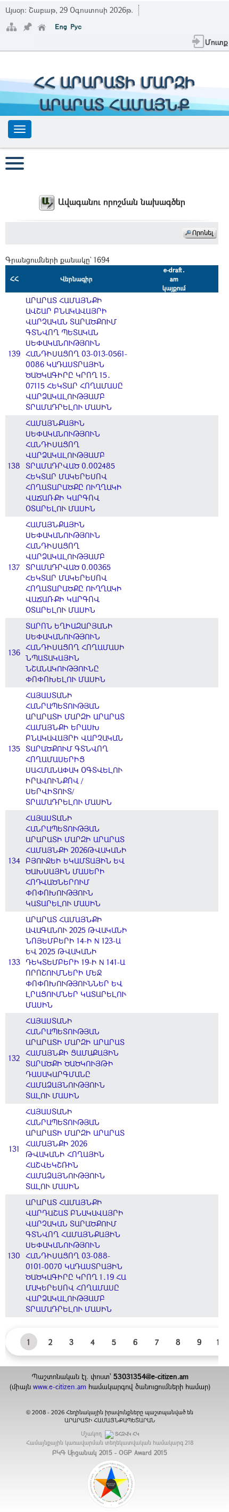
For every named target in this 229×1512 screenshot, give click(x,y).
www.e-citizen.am (59, 1386)
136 (14, 652)
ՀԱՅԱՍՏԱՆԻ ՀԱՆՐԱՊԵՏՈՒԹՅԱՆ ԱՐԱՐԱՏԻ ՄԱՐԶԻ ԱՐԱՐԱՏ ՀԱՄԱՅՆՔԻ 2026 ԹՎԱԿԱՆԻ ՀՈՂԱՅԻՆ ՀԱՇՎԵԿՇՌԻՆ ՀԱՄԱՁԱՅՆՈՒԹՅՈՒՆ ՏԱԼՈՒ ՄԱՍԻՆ (75, 1148)
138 (14, 466)
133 (14, 962)
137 (14, 567)
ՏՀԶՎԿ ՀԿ (127, 1433)
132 (14, 1058)
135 (14, 748)
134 (14, 861)
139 (14, 354)
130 (14, 1255)
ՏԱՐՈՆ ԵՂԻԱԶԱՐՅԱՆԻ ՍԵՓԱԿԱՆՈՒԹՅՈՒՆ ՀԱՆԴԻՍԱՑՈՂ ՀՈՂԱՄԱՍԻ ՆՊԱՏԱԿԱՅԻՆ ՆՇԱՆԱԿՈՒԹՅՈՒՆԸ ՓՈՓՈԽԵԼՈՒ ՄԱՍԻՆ (75, 652)
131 (14, 1149)
